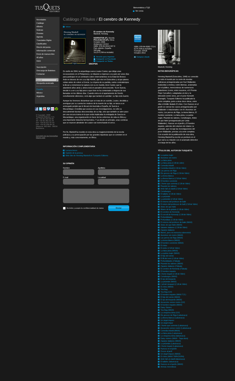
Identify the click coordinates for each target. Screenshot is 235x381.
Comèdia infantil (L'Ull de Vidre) (173, 168)
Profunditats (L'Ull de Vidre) (172, 220)
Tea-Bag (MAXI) (167, 310)
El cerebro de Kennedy (170, 212)
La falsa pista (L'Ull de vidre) (172, 163)
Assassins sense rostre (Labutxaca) (176, 328)
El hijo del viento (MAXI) (170, 297)
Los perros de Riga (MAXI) (172, 238)
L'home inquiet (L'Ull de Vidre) (173, 274)
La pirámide (165, 196)
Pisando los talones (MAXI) (172, 263)
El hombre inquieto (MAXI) (171, 305)
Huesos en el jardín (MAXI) (172, 364)
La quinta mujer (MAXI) (170, 253)
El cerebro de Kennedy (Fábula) (174, 269)
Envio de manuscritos (45, 54)
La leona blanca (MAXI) (170, 240)
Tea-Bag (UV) (166, 292)
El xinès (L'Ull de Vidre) (170, 248)
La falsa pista (166, 160)
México (39, 93)
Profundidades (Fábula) (170, 261)
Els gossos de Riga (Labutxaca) (174, 315)
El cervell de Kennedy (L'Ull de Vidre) (176, 214)
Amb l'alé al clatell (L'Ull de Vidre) (174, 189)
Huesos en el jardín (169, 349)
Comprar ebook (143, 57)
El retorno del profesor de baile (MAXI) (176, 222)
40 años (39, 57)
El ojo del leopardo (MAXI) (171, 300)
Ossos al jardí (166, 351)
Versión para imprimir (105, 57)
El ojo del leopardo (168, 279)
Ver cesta (139, 11)
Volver (68, 27)
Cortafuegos (166, 191)
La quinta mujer (167, 155)
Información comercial (45, 51)
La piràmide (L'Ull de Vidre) (172, 199)
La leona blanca (167, 176)
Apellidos (101, 168)
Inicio (38, 61)
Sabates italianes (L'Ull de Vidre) (174, 227)
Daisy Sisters (166, 307)
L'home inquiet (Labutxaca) (172, 346)
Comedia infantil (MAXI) (170, 331)
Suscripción (41, 67)
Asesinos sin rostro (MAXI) (172, 235)
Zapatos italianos (168, 230)
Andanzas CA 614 (101, 44)
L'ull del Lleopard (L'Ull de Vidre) (174, 284)
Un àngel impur (167, 323)
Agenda (39, 37)
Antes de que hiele (168, 207)
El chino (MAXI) (167, 287)
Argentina (40, 96)
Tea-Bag (164, 289)
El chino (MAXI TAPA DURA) (172, 356)
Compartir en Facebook (106, 59)
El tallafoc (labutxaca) (169, 362)
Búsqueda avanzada (45, 83)
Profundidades (167, 217)
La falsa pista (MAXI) (169, 251)
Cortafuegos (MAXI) (169, 276)
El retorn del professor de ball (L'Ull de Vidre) (179, 204)
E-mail (65, 177)
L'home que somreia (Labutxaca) (174, 325)
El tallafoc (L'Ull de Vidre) (171, 194)
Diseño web (40, 138)
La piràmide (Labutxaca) (171, 343)
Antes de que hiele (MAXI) (171, 225)
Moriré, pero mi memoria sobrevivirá (176, 233)
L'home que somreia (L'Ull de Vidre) (175, 184)
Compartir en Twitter (104, 61)
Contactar (40, 74)
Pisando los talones (169, 186)
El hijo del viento (167, 256)
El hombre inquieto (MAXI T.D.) (173, 294)
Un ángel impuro (167, 320)
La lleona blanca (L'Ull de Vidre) (174, 178)
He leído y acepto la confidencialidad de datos (85, 208)
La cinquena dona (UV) (170, 313)
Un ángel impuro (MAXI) (170, 354)
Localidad (102, 177)
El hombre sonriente (169, 181)
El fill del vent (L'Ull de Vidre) (172, 258)
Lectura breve (71, 150)
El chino (164, 245)
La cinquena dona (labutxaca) (173, 336)
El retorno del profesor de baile (173, 202)
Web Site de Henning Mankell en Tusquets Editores (87, 155)
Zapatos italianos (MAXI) (171, 341)
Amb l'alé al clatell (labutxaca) (173, 359)
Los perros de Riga (169, 171)
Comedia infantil (167, 165)
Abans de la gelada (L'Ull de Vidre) (175, 209)
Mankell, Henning (101, 34)
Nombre (66, 168)
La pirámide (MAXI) (169, 282)
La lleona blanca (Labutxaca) (173, 318)
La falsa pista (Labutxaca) (171, 333)
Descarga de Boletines (45, 70)
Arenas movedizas (168, 367)
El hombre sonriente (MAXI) (172, 243)
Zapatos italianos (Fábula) (171, 266)
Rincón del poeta (43, 47)
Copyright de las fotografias (47, 136)
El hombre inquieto (168, 271)
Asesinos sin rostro (169, 158)
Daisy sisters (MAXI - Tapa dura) (174, 338)
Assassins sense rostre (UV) (173, 302)
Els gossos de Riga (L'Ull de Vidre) (175, 173)
